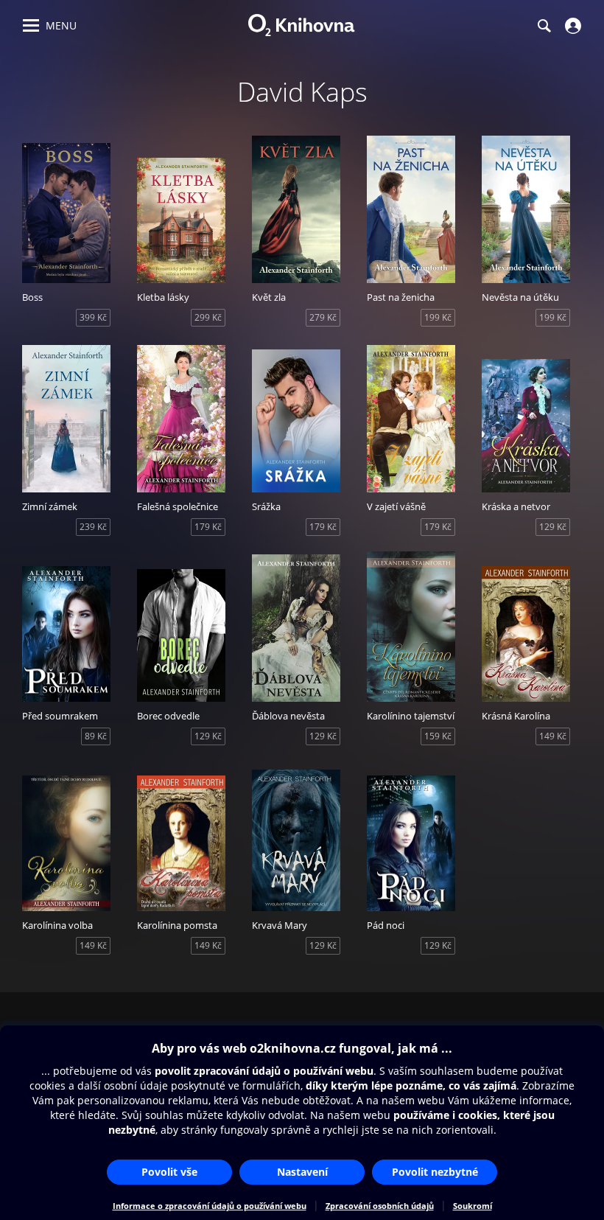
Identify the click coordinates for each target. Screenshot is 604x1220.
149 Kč (552, 736)
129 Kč (552, 526)
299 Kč (208, 317)
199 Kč (438, 317)
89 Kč (96, 736)
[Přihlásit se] (571, 26)
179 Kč (208, 526)
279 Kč (323, 317)
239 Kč (93, 526)
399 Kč (93, 317)
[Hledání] (543, 26)
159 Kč (438, 736)
